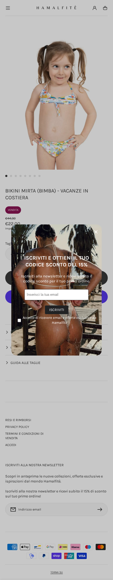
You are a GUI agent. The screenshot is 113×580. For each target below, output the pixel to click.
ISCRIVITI (56, 310)
